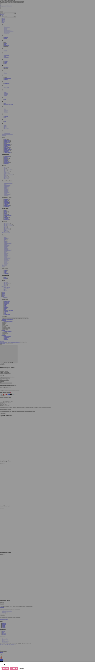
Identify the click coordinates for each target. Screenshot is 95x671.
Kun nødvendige (14, 668)
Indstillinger (21, 668)
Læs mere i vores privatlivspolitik (85, 665)
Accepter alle (5, 668)
